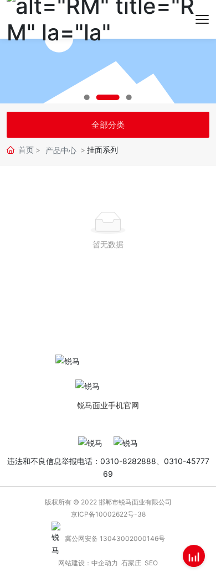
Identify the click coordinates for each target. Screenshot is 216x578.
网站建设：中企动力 (88, 563)
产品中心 (60, 150)
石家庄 (131, 563)
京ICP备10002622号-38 (108, 514)
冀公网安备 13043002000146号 (115, 538)
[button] (87, 97)
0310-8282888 (128, 461)
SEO (151, 563)
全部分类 (108, 124)
